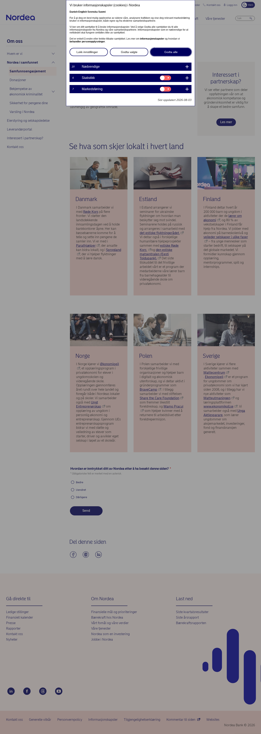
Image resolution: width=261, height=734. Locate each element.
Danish (74, 11)
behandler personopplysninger (87, 41)
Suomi (102, 11)
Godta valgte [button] (129, 52)
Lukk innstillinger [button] (87, 52)
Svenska (92, 11)
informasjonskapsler (152, 38)
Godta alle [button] (171, 52)
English (82, 11)
